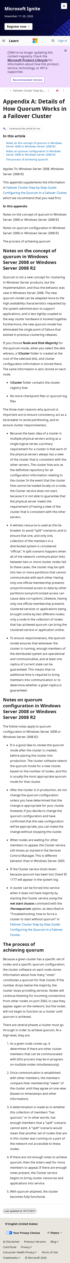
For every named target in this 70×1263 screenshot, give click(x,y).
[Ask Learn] (57, 91)
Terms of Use (50, 1252)
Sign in (62, 40)
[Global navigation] (3, 40)
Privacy (25, 1247)
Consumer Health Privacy (18, 1252)
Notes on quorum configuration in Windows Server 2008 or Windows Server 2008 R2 (33, 152)
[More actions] (63, 91)
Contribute (9, 1247)
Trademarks (10, 1257)
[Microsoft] (35, 40)
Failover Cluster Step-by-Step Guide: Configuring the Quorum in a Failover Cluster (29, 90)
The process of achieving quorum (27, 159)
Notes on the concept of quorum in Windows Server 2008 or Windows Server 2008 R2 (34, 144)
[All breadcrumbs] (6, 91)
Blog (53, 1241)
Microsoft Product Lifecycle (27, 60)
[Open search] (53, 40)
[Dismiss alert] (64, 6)
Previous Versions (35, 1241)
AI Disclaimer (11, 1241)
